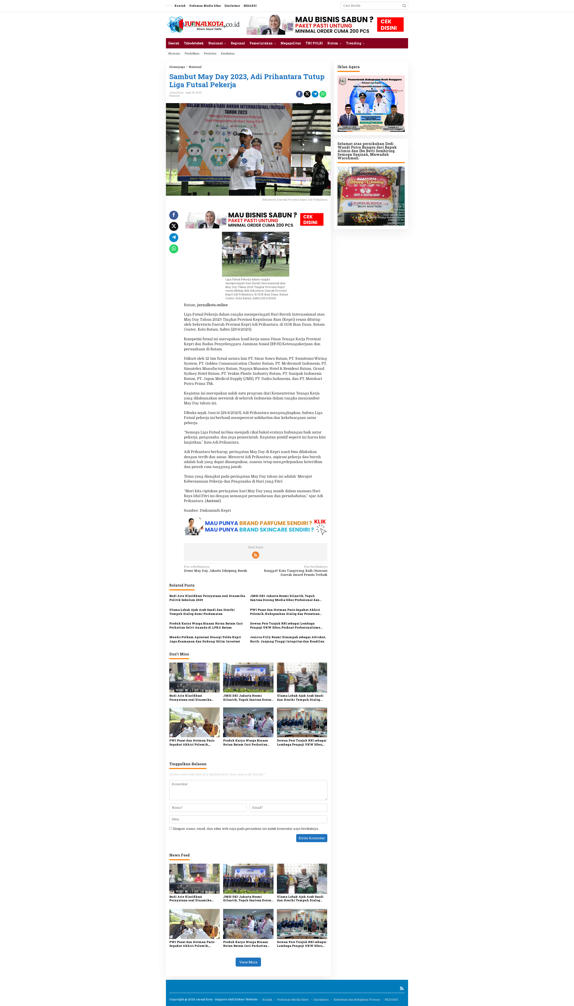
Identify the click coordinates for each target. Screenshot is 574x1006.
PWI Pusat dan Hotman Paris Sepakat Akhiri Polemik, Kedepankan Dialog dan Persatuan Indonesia (285, 612)
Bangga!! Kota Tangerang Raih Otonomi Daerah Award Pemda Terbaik (295, 571)
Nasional (174, 95)
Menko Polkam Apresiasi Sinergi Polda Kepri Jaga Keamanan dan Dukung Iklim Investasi (205, 639)
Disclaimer (321, 999)
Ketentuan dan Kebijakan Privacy (357, 999)
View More (248, 962)
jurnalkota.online (212, 305)
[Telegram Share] (315, 94)
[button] (404, 5)
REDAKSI (391, 999)
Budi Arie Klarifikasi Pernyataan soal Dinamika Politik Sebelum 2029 (207, 598)
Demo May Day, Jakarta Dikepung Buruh (215, 568)
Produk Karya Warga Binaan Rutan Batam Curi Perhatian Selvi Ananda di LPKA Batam (206, 625)
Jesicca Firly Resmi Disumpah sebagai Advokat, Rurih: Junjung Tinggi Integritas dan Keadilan (288, 639)
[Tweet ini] (307, 94)
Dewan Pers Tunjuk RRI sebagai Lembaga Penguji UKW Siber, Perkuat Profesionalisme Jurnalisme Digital (285, 625)
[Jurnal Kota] (203, 24)
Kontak (267, 999)
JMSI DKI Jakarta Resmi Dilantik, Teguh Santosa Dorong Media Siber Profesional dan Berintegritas (285, 598)
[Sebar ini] (299, 94)
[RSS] (255, 555)
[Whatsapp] (323, 94)
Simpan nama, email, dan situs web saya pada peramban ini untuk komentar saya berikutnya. (246, 828)
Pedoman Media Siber (293, 999)
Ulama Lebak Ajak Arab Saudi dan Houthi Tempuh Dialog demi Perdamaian (202, 612)
